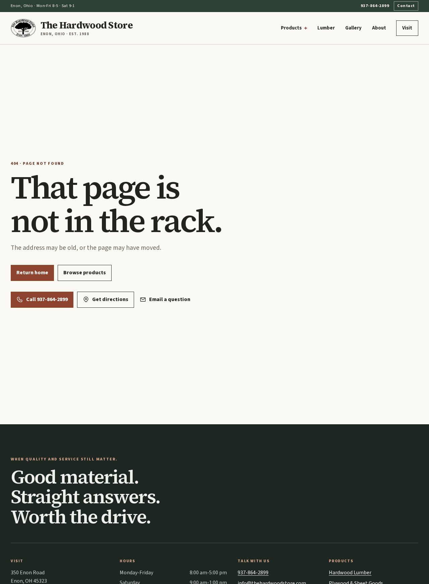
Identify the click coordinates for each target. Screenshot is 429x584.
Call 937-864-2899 (47, 299)
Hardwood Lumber (350, 572)
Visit (407, 27)
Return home (32, 272)
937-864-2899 (375, 6)
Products (291, 27)
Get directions (110, 299)
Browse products (84, 272)
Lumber (326, 27)
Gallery (353, 27)
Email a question (169, 299)
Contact (406, 6)
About (379, 27)
